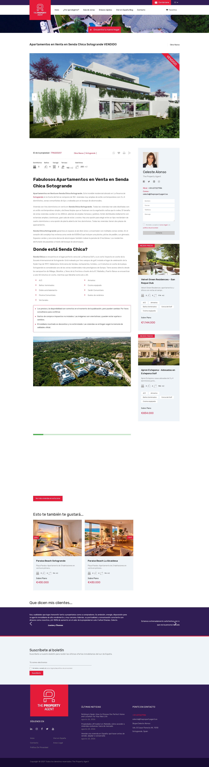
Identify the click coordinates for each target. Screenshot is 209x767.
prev (36, 537)
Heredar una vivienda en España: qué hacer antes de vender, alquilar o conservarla (103, 735)
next (130, 537)
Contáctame (163, 2)
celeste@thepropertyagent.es (155, 194)
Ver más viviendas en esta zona (48, 498)
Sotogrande (38, 197)
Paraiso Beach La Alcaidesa (51, 560)
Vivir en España (59, 738)
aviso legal (163, 225)
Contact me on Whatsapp (114, 153)
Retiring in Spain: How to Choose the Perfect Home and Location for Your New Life (103, 715)
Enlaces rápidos (105, 10)
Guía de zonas (89, 10)
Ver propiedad (159, 269)
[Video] (82, 361)
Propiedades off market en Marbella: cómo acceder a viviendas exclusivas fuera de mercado (103, 725)
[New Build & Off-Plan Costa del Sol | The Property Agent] (40, 10)
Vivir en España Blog (124, 10)
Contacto (141, 10)
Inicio (57, 10)
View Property (57, 549)
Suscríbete (36, 673)
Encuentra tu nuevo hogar (106, 29)
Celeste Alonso (144, 723)
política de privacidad (150, 228)
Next (174, 96)
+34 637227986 (139, 715)
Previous (34, 96)
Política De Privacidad (39, 747)
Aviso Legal (58, 743)
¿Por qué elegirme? (71, 10)
